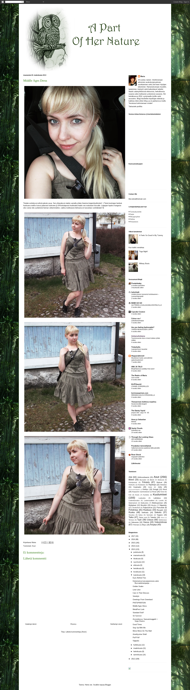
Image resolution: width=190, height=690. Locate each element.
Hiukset (159, 482)
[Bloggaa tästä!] (45, 542)
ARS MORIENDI (137, 439)
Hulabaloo (141, 485)
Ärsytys (153, 525)
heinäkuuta (137, 568)
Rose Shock (136, 455)
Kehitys (145, 489)
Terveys (131, 520)
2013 (133, 549)
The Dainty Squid (138, 411)
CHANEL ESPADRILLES (140, 386)
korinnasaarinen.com (139, 393)
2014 (133, 546)
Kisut (154, 492)
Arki (130, 477)
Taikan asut (143, 517)
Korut (162, 492)
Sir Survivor (137, 616)
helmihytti (135, 292)
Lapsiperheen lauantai (139, 349)
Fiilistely (146, 482)
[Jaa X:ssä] (47, 542)
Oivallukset (136, 507)
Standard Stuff (138, 613)
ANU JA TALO (136, 367)
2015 (133, 543)
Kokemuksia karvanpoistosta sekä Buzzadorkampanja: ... (146, 582)
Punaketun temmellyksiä (141, 446)
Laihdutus (157, 498)
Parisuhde (160, 508)
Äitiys (144, 525)
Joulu (150, 487)
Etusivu (73, 624)
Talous (163, 517)
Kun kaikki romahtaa (136, 247)
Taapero (160, 515)
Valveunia (135, 522)
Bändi (152, 480)
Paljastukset (147, 508)
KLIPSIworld (136, 384)
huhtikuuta (137, 645)
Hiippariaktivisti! (137, 356)
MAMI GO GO (136, 303)
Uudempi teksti (30, 624)
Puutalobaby (136, 283)
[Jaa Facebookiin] (50, 542)
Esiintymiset (133, 482)
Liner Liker (136, 590)
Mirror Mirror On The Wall (142, 631)
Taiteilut (153, 517)
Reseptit (160, 510)
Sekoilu (157, 512)
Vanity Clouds (136, 428)
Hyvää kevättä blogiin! (139, 404)
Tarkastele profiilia (135, 106)
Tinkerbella (135, 347)
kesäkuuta (137, 572)
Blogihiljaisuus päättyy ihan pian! (142, 369)
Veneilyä (136, 596)
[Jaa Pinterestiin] (52, 542)
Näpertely (163, 505)
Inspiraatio (137, 487)
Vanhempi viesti (116, 624)
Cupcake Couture (138, 312)
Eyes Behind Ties (139, 578)
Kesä (165, 489)
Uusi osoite (135, 378)
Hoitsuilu (132, 485)
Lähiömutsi (135, 463)
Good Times (137, 624)
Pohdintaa (133, 510)
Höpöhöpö (152, 485)
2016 (133, 539)
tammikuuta (138, 655)
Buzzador (143, 480)
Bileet (131, 480)
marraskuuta (138, 555)
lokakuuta (137, 559)
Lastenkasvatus (134, 500)
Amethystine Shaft (140, 634)
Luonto (161, 500)
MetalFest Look (138, 609)
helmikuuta (137, 651)
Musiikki (144, 505)
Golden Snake (138, 586)
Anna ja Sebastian (138, 419)
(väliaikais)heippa (137, 321)
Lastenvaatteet (149, 500)
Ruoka (132, 512)
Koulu (137, 495)
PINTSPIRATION (139, 603)
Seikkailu (145, 512)
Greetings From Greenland (143, 600)
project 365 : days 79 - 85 (140, 413)
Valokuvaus (163, 520)
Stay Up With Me (139, 628)
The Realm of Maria (139, 375)
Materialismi (133, 503)
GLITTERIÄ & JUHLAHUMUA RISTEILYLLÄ (146, 305)
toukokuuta (137, 575)
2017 (133, 536)
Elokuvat (161, 480)
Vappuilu (136, 641)
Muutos (153, 505)
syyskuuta (137, 562)
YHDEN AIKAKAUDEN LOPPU (142, 329)
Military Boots (144, 263)
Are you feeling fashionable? (142, 327)
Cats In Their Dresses (141, 593)
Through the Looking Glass (142, 437)
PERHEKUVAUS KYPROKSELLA (143, 395)
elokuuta (136, 565)
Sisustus (132, 515)
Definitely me (135, 430)
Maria (142, 76)
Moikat (133, 422)
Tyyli (139, 520)
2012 (133, 659)
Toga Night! (143, 251)
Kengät (155, 489)
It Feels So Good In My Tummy (151, 235)
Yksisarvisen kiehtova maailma (143, 402)
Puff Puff (136, 637)
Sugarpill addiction (138, 457)
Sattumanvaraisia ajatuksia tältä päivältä (145, 448)
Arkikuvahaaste (143, 477)
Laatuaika (142, 498)
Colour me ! (136, 318)
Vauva (146, 522)
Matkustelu (144, 503)
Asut (34, 546)
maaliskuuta (138, 648)
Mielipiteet (132, 505)
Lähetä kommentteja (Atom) (76, 632)
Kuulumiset (160, 494)
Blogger (108, 685)
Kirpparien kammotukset (140, 492)
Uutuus (150, 520)
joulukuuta (137, 552)
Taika (131, 517)
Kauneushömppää (134, 489)
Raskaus (147, 510)
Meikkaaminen (157, 503)
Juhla (160, 487)
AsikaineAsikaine (138, 336)
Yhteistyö (136, 525)
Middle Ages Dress (140, 606)
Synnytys (150, 515)
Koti (130, 495)
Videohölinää (160, 522)
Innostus (163, 485)
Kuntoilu (146, 495)
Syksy (140, 515)
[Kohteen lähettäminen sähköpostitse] (42, 542)
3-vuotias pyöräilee (138, 285)
